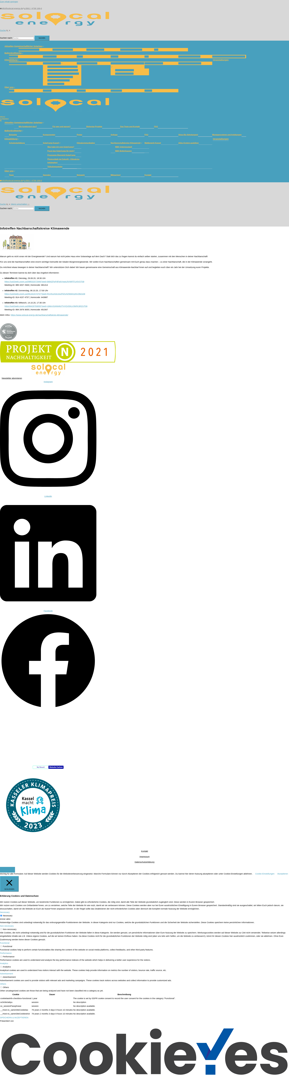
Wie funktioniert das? (29, 50)
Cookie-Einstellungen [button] (264, 874)
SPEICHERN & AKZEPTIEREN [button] (14, 1017)
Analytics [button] (4, 963)
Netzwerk (81, 91)
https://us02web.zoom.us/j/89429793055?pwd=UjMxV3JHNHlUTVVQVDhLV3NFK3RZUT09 (46, 306)
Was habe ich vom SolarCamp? (62, 67)
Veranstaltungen (221, 60)
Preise (80, 56)
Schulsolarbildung (18, 63)
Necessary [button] (5, 912)
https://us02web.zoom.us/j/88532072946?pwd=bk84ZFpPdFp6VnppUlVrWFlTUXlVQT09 (44, 282)
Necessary (7, 916)
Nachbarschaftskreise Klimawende (127, 63)
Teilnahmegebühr (55, 84)
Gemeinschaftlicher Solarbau (28, 46)
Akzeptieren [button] (282, 874)
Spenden (47, 91)
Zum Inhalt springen (9, 2)
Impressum (145, 857)
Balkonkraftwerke (13, 53)
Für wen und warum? (62, 50)
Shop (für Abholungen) (189, 56)
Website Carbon (56, 767)
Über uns (9, 87)
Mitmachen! (116, 91)
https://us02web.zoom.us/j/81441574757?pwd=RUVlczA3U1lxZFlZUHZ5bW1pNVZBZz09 (45, 294)
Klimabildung (11, 60)
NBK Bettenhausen (124, 73)
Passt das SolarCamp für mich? (62, 70)
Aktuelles (9, 46)
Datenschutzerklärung (144, 862)
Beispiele (13, 56)
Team (11, 91)
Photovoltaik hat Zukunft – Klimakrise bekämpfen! (63, 161)
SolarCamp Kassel (52, 63)
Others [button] (3, 984)
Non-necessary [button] (7, 926)
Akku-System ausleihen (189, 63)
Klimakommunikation (87, 63)
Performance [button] (6, 953)
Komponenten (50, 56)
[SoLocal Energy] (56, 27)
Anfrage (114, 56)
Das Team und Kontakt (131, 50)
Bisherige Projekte (95, 50)
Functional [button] (4, 943)
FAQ (156, 50)
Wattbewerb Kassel (153, 63)
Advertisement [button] (6, 974)
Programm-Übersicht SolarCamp (63, 73)
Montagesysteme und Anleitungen (228, 56)
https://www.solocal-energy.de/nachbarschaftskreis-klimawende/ (39, 315)
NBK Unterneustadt (124, 70)
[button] (5, 30)
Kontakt (148, 91)
